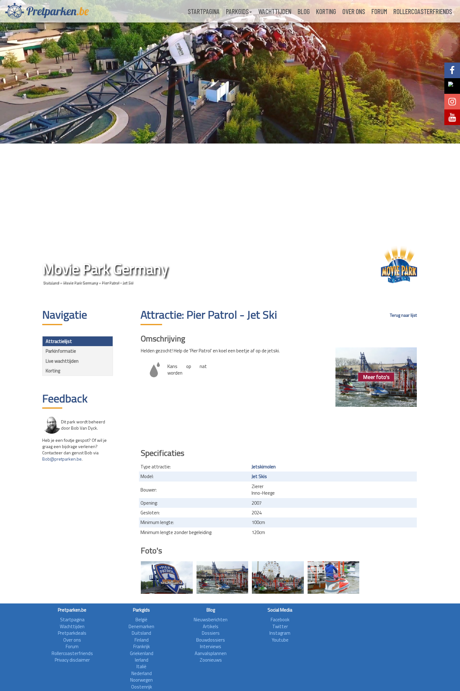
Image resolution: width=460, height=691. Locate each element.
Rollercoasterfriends (422, 11)
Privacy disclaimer (72, 659)
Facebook (280, 619)
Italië (141, 666)
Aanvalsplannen (211, 653)
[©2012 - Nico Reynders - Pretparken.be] (222, 577)
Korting (326, 11)
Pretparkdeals (72, 633)
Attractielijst (59, 341)
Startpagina (204, 11)
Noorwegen (141, 679)
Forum (379, 11)
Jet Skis (259, 476)
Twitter (280, 626)
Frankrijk (141, 646)
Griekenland (141, 653)
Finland (142, 639)
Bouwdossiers (210, 639)
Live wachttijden (62, 361)
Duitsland (51, 282)
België (141, 619)
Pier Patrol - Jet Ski (117, 282)
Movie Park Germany (80, 282)
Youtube (280, 639)
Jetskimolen (264, 466)
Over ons (353, 11)
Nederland (141, 673)
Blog (304, 11)
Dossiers (211, 633)
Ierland (141, 659)
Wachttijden (274, 11)
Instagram (279, 633)
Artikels (210, 626)
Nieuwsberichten (210, 619)
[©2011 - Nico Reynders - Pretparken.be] (167, 577)
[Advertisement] (279, 425)
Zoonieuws (211, 659)
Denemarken (141, 626)
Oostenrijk (141, 686)
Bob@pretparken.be (62, 459)
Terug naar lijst (403, 315)
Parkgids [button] (237, 11)
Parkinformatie (61, 351)
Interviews (210, 646)
